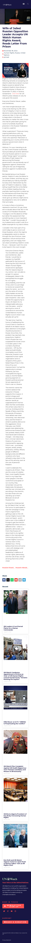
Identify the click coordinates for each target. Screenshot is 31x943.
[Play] (15, 70)
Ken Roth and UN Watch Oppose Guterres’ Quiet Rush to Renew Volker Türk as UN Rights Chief (15, 862)
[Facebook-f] (8, 911)
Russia (17, 53)
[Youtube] (11, 911)
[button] (23, 3)
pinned (6, 57)
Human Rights (9, 53)
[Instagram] (15, 911)
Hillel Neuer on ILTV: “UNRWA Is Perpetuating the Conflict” (15, 723)
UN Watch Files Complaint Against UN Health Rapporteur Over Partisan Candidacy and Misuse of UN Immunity (15, 768)
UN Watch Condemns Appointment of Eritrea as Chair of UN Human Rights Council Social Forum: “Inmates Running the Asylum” (15, 676)
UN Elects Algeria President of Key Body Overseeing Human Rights (15, 815)
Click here (15, 94)
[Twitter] (4, 911)
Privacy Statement (6, 940)
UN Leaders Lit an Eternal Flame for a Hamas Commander (13, 628)
